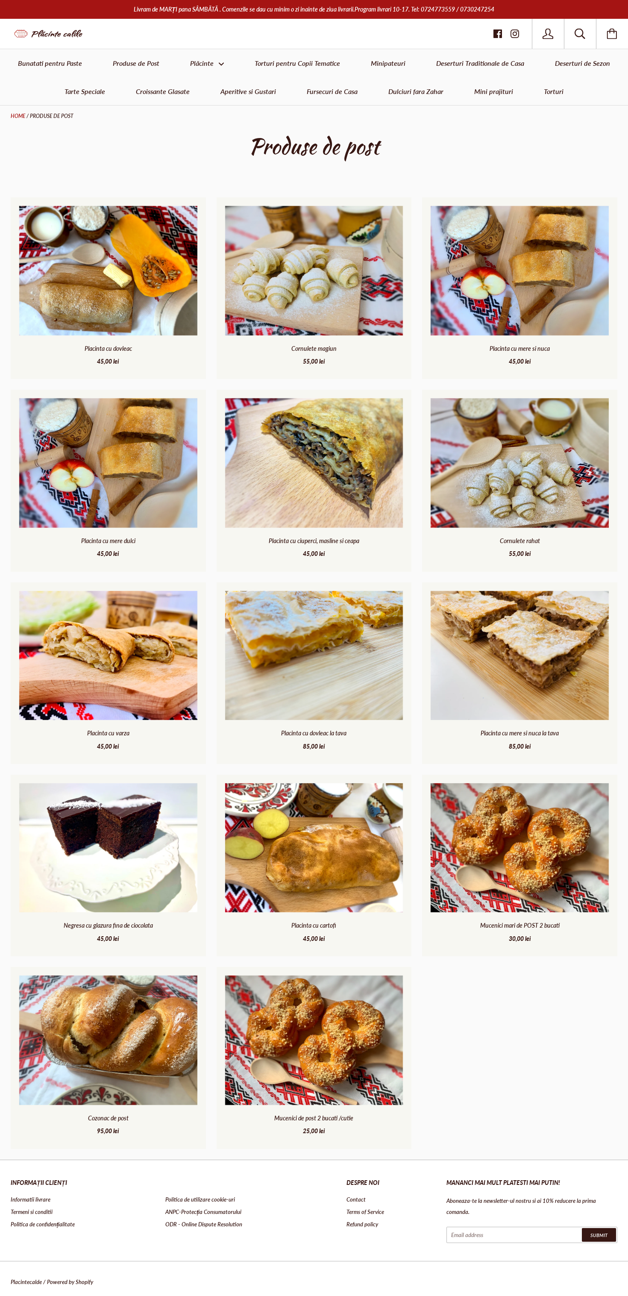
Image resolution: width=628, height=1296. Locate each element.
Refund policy (362, 1224)
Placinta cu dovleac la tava (313, 733)
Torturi (553, 91)
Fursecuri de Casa (332, 91)
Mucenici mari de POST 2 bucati (520, 925)
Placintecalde (26, 1281)
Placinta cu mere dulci (108, 540)
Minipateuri (388, 63)
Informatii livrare (30, 1199)
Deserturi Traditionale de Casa (480, 63)
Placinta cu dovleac (108, 348)
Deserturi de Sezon (582, 63)
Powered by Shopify (70, 1281)
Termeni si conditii (32, 1211)
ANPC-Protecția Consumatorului (203, 1211)
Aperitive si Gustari (248, 91)
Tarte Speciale (85, 91)
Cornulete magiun (314, 348)
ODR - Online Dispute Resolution (203, 1224)
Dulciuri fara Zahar (415, 91)
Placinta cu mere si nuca (520, 348)
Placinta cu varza (108, 733)
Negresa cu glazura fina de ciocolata (108, 925)
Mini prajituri (493, 91)
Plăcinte (202, 63)
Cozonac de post (108, 1118)
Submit (598, 1235)
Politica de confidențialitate (43, 1224)
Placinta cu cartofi (313, 925)
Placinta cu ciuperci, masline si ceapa (314, 540)
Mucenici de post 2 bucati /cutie (313, 1118)
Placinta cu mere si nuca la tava (520, 733)
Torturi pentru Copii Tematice (297, 63)
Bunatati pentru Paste (50, 63)
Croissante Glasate (163, 91)
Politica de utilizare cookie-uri (200, 1199)
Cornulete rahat (520, 540)
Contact (356, 1199)
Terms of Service (365, 1211)
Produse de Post (136, 63)
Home (18, 116)
